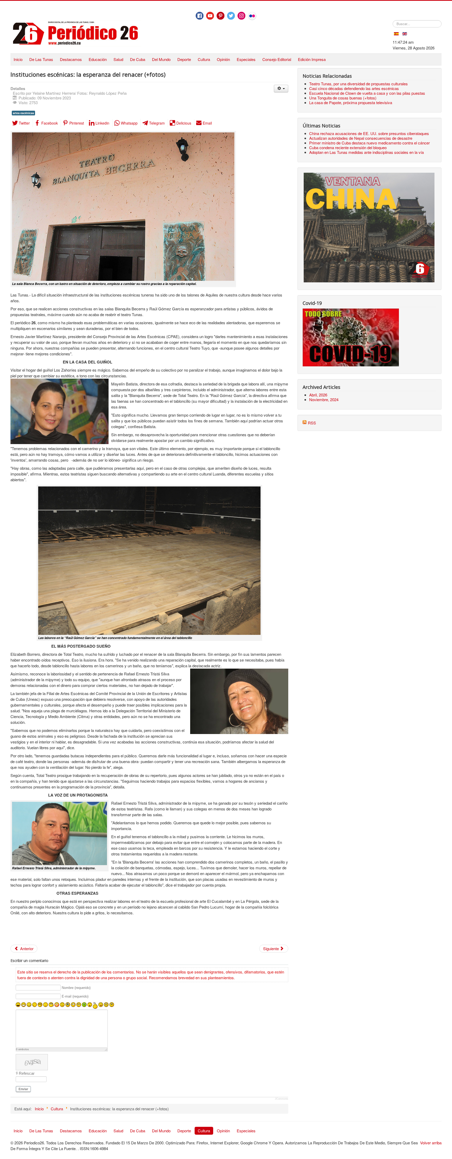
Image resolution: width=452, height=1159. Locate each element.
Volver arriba (431, 1142)
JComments (281, 1099)
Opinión (223, 59)
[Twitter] (231, 16)
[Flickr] (252, 16)
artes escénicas (23, 113)
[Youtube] (210, 16)
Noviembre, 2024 (323, 399)
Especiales (246, 59)
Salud (118, 59)
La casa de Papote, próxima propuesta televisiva (350, 102)
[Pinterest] (220, 16)
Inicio (18, 59)
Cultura (204, 59)
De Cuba (137, 59)
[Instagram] (241, 16)
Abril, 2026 (318, 394)
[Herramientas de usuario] (281, 88)
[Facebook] (200, 16)
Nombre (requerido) (76, 988)
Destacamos (71, 59)
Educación (98, 59)
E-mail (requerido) (75, 997)
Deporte (184, 59)
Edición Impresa (312, 59)
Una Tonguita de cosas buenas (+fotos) (342, 97)
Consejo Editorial (276, 59)
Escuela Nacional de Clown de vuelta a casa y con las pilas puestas (367, 93)
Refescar (27, 1073)
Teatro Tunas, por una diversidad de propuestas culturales (358, 83)
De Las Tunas (41, 59)
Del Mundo (161, 59)
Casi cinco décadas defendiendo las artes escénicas (354, 88)
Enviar (23, 1089)
